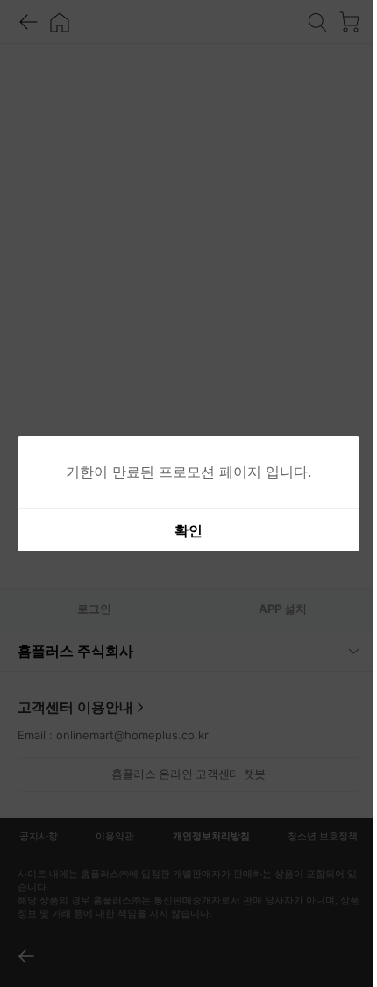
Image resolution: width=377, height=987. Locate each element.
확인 (182, 530)
